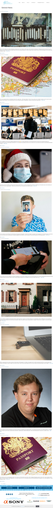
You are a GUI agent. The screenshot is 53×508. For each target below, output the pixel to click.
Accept (37, 506)
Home (19, 2)
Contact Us (47, 2)
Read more (43, 100)
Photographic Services (41, 2)
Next (4, 483)
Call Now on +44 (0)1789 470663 (44, 487)
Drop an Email (9, 487)
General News (3, 102)
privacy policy (22, 506)
